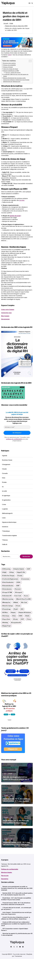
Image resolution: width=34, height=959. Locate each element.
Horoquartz (19, 592)
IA (2, 486)
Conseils (5, 473)
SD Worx (5, 612)
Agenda (4, 455)
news (4, 518)
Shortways (6, 615)
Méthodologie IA (7, 513)
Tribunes (5, 540)
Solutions (5, 526)
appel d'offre (21, 572)
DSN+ (19, 582)
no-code (24, 602)
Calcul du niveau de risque (10, 69)
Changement (6, 464)
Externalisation (7, 589)
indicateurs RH (7, 595)
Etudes (4, 482)
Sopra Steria (6, 619)
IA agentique (6, 495)
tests (29, 619)
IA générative (6, 500)
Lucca (26, 595)
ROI (22, 609)
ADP (29, 569)
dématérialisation (8, 585)
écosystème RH (16, 622)
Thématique (6, 531)
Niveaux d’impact (8, 67)
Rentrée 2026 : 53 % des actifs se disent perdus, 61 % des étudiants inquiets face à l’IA (16, 801)
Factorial (18, 589)
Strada (16, 619)
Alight (4, 572)
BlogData (29, 954)
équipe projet (7, 626)
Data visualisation (8, 582)
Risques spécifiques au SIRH (11, 70)
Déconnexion (5, 319)
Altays (12, 572)
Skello (27, 615)
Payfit (16, 609)
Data (3, 478)
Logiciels (5, 509)
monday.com (6, 602)
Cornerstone (25, 579)
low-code (18, 595)
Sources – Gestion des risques (13, 72)
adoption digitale (19, 569)
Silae (14, 615)
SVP (23, 619)
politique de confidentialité (14, 439)
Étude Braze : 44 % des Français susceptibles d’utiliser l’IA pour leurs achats (16, 823)
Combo (20, 575)
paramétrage (7, 609)
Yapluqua (8, 3)
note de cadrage (8, 605)
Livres (4, 504)
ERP (18, 585)
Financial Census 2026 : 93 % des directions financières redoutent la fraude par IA (16, 844)
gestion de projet (15, 216)
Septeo (14, 612)
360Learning (6, 569)
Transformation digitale (9, 535)
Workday (5, 622)
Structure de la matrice (9, 63)
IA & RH (4, 491)
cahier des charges (9, 575)
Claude (4, 469)
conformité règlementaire (10, 579)
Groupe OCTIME (7, 592)
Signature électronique (9, 522)
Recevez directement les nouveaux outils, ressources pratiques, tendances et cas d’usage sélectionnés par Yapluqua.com (16, 79)
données (21, 200)
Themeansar (18, 956)
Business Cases (7, 460)
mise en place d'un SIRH (24, 599)
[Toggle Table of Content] (29, 61)
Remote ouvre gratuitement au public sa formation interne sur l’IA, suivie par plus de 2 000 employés (16, 779)
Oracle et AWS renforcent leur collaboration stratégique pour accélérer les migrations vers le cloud (16, 923)
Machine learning (8, 599)
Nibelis (16, 602)
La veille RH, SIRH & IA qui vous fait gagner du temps (15, 75)
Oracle (18, 605)
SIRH (9, 55)
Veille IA (4, 544)
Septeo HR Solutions (25, 612)
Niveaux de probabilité (9, 65)
